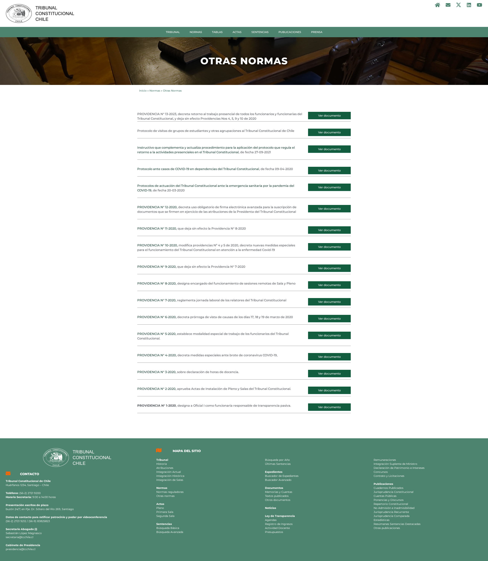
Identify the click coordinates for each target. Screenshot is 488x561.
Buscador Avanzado (278, 480)
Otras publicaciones (387, 528)
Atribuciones (164, 468)
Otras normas (165, 496)
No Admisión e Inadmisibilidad (394, 508)
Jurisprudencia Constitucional (393, 492)
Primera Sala (164, 512)
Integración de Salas (169, 480)
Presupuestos (274, 532)
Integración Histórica (170, 476)
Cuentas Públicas (385, 496)
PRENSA (316, 32)
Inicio (143, 90)
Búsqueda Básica (167, 528)
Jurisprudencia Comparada (391, 516)
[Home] (437, 5)
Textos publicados (277, 496)
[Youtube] (479, 5)
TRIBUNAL (173, 32)
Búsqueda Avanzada (169, 532)
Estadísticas (381, 520)
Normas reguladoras (170, 492)
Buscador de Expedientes (282, 476)
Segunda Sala (165, 516)
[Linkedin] (469, 5)
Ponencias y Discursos (389, 500)
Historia (161, 464)
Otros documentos (277, 500)
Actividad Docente (277, 528)
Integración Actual (168, 472)
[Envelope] (448, 5)
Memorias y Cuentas (278, 492)
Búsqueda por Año (277, 460)
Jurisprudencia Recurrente (391, 512)
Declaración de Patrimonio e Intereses (399, 468)
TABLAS (217, 32)
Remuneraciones (385, 460)
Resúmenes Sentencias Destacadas (397, 524)
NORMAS (196, 32)
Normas (154, 90)
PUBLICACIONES (290, 32)
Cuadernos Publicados (388, 488)
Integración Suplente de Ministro (395, 464)
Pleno (160, 508)
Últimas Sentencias (278, 464)
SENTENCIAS (260, 32)
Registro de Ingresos (279, 524)
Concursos (381, 472)
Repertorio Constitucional (391, 504)
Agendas (271, 520)
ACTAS (237, 32)
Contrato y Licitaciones (389, 476)
